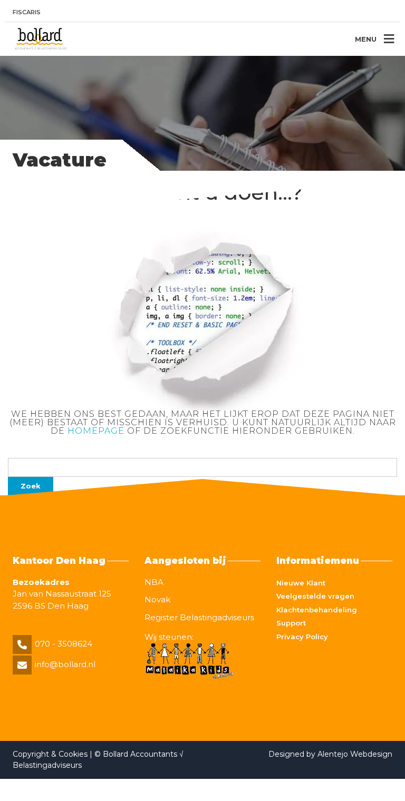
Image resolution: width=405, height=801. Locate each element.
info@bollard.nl (65, 664)
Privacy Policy (302, 636)
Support (291, 623)
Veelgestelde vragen (315, 596)
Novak (157, 599)
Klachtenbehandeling (316, 609)
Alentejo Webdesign (354, 754)
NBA (153, 582)
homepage (96, 431)
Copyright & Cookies (51, 754)
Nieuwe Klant (300, 583)
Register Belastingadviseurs (199, 617)
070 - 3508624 (63, 644)
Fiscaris (27, 12)
